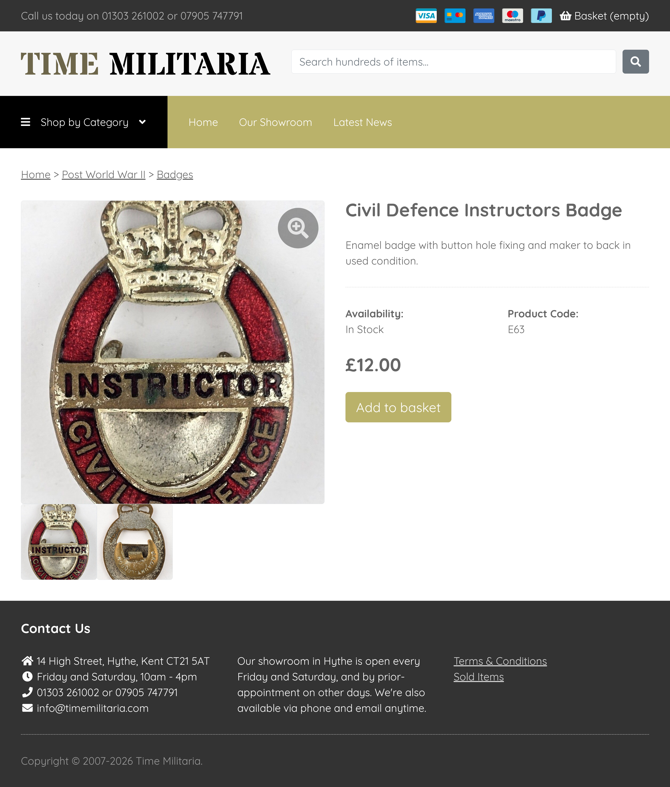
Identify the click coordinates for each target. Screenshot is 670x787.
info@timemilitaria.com (93, 707)
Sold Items (479, 676)
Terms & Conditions (500, 660)
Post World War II (104, 174)
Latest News (362, 122)
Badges (175, 174)
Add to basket (398, 407)
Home (203, 122)
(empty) (611, 15)
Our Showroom (275, 122)
